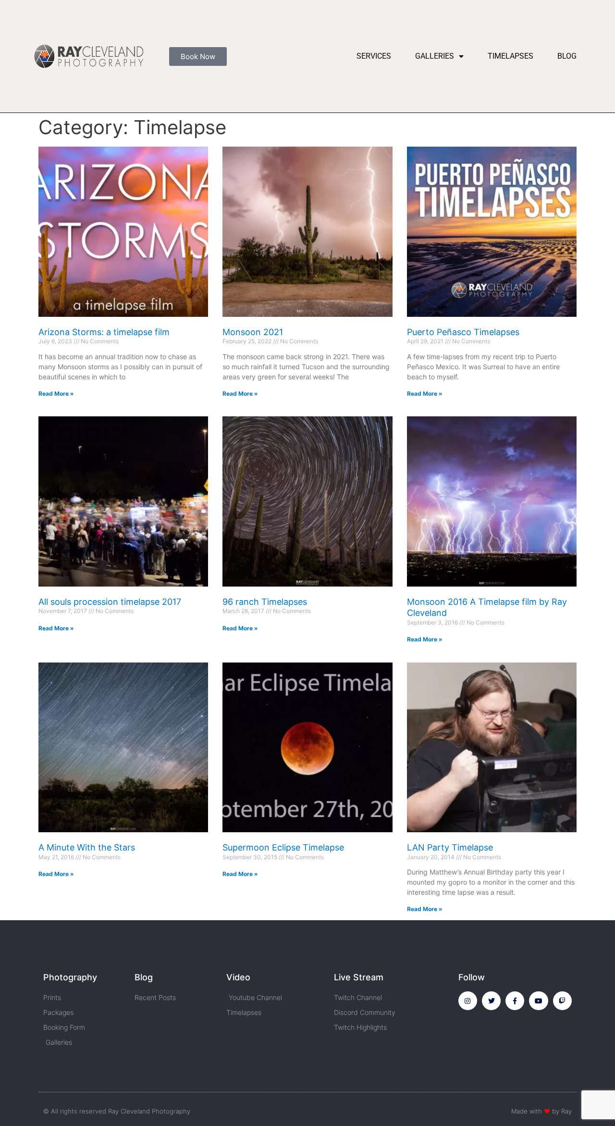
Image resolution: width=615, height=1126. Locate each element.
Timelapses (510, 56)
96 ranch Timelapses (264, 602)
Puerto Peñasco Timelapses (463, 332)
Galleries (434, 56)
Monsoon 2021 (252, 332)
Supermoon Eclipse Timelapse (283, 847)
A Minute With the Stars (86, 847)
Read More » (56, 393)
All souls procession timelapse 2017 (109, 602)
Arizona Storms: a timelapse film (104, 332)
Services (374, 56)
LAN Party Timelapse (450, 847)
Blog (567, 56)
